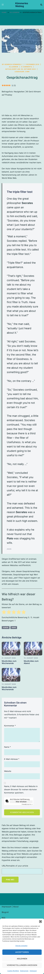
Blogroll (5, 912)
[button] (40, 921)
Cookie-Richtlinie (13, 971)
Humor (5, 627)
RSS (3, 918)
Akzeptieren (22, 952)
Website (7, 771)
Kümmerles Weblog (21, 5)
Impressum (33, 971)
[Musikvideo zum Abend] (33, 648)
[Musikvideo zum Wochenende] (11, 648)
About (16, 906)
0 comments (26, 67)
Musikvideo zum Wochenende (9, 662)
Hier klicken (21, 802)
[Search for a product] (41, 5)
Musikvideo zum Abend (31, 662)
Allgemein (13, 67)
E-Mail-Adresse (11, 759)
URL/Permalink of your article (15, 866)
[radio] (4, 612)
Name (7, 747)
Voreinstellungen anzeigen (22, 965)
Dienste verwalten (21, 946)
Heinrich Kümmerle (13, 64)
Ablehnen (22, 959)
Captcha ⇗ (27, 804)
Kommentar (10, 725)
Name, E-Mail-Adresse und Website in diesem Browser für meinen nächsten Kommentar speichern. (21, 789)
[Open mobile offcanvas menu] (3, 5)
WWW (14, 627)
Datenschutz (24, 971)
